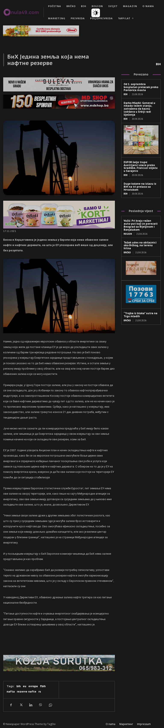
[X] (20, 705)
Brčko (127, 252)
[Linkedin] (30, 705)
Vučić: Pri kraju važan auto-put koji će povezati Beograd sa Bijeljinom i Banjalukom (141, 225)
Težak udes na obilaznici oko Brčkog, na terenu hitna (140, 245)
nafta (11, 691)
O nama (110, 724)
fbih (43, 686)
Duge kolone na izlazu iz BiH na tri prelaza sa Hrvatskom (140, 186)
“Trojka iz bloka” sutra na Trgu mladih (140, 315)
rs (39, 691)
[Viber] (40, 705)
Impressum (144, 724)
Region (128, 234)
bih (18, 686)
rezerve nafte (26, 691)
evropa (33, 686)
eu (24, 686)
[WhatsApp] (50, 705)
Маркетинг (126, 724)
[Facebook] (11, 705)
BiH (158, 64)
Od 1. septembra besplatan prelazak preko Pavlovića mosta (141, 87)
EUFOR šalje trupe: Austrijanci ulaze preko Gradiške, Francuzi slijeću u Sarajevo (141, 166)
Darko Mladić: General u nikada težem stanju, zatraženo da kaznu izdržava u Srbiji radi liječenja (139, 108)
